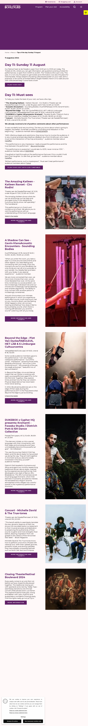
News (13, 52)
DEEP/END (29, 151)
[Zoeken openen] (74, 7)
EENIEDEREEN (42, 131)
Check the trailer (11, 396)
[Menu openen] (81, 7)
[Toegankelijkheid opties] (86, 12)
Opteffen (8, 141)
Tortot (28, 163)
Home (7, 52)
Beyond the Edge (38, 146)
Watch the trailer (11, 216)
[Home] (12, 7)
